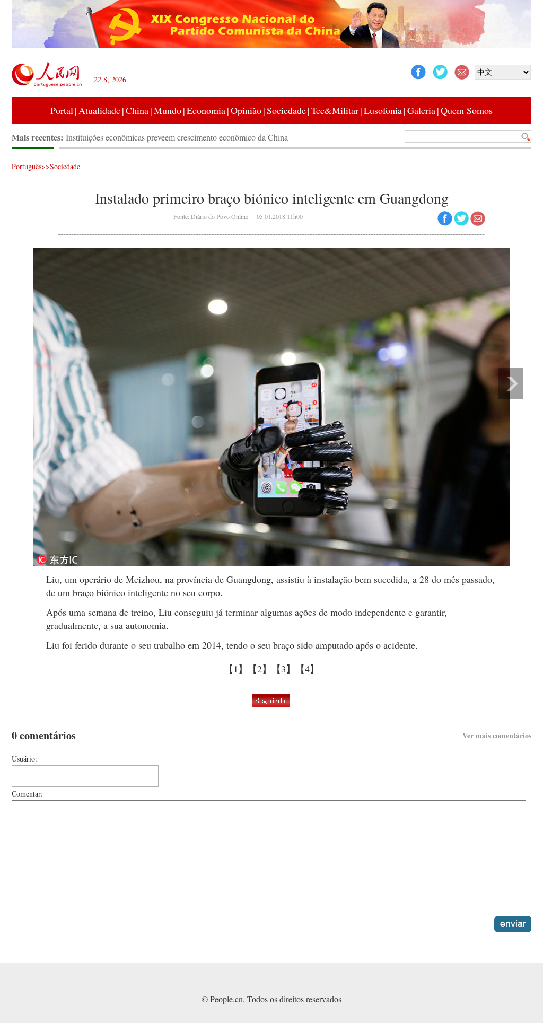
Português (26, 166)
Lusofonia (383, 110)
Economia (206, 110)
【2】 (260, 668)
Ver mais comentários (496, 735)
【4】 (307, 668)
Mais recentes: (39, 137)
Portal (61, 110)
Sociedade (286, 110)
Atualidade (99, 110)
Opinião (246, 110)
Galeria (421, 110)
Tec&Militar (334, 110)
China (137, 110)
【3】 (283, 668)
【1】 (236, 668)
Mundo (167, 110)
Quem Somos (467, 110)
